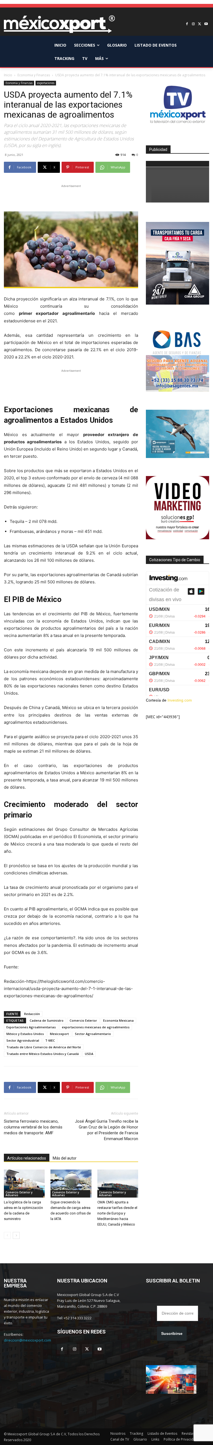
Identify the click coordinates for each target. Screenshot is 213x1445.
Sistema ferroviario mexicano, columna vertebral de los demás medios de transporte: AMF (33, 1127)
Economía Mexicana (118, 1020)
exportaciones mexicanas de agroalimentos (96, 1027)
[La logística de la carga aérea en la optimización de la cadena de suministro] (24, 1184)
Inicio (8, 75)
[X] (199, 24)
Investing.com (180, 700)
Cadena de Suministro (47, 1020)
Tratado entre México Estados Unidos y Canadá (42, 1054)
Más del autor (65, 1158)
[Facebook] (187, 24)
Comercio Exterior (83, 1020)
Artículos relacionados (26, 1158)
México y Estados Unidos (25, 1034)
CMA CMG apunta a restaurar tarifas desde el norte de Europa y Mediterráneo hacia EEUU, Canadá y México (117, 1213)
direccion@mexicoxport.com (27, 1340)
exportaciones (45, 83)
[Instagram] (193, 24)
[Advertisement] (71, 197)
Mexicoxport (59, 1034)
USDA (89, 1054)
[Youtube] (206, 24)
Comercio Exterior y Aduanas (19, 1193)
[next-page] (16, 1235)
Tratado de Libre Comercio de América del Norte (43, 1047)
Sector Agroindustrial (22, 1040)
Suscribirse (171, 1333)
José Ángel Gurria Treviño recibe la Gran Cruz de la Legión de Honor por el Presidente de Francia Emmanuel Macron (106, 1130)
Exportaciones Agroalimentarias (31, 1027)
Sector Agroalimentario (93, 1034)
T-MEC (50, 1040)
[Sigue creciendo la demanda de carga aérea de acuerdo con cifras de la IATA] (70, 1184)
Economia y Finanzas (33, 75)
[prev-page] (7, 1235)
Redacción (32, 1014)
